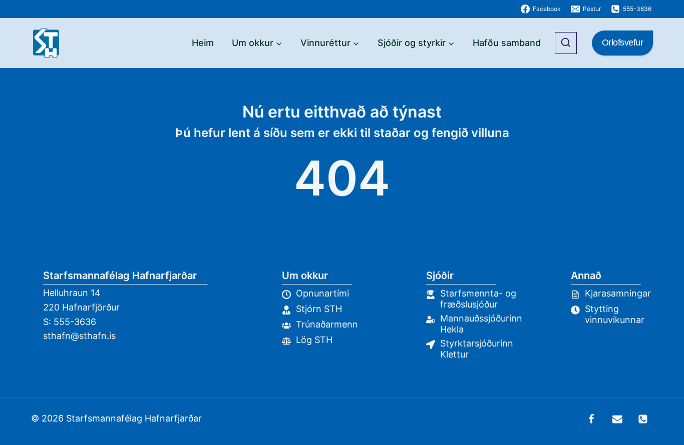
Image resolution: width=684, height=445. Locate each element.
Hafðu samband (507, 43)
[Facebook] (591, 419)
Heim (203, 43)
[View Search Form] (566, 43)
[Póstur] (617, 419)
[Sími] (643, 419)
